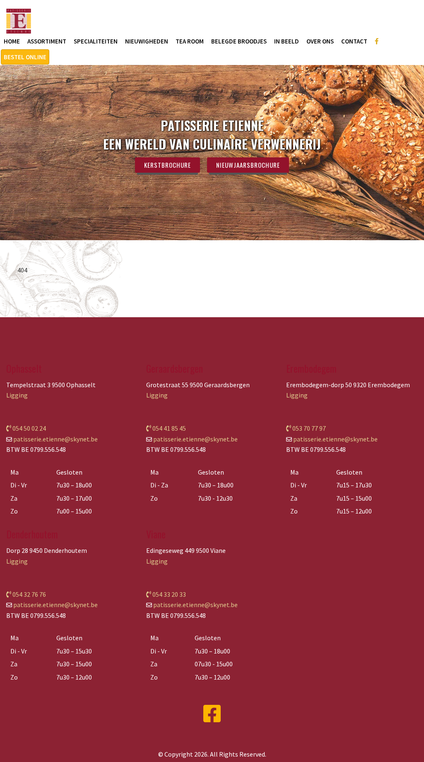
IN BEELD (286, 41)
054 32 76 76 (28, 594)
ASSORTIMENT (46, 41)
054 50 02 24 (28, 428)
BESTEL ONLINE (25, 57)
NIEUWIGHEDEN (146, 41)
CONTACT (354, 41)
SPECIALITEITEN (96, 41)
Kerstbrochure (167, 164)
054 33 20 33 (168, 594)
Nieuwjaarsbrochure (248, 164)
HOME (12, 41)
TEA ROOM (190, 41)
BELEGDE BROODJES (239, 41)
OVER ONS (320, 41)
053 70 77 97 (308, 428)
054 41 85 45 (168, 428)
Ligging (17, 395)
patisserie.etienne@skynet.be (55, 439)
